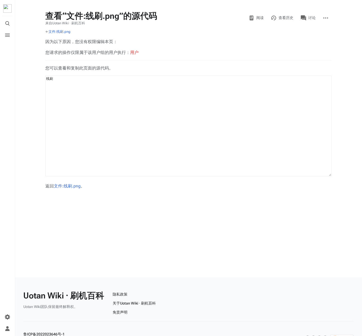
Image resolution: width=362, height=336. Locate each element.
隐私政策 (120, 294)
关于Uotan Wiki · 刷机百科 (134, 303)
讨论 (312, 18)
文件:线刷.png (59, 32)
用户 (134, 52)
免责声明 (120, 312)
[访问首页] (7, 8)
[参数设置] (7, 317)
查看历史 (286, 18)
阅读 (260, 18)
